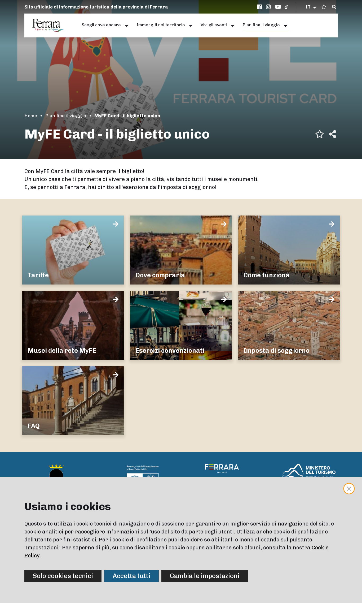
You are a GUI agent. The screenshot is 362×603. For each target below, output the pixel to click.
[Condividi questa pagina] (332, 134)
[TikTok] (286, 7)
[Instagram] (269, 7)
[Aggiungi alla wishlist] (319, 134)
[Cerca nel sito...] (334, 7)
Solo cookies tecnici (63, 576)
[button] (311, 7)
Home (30, 115)
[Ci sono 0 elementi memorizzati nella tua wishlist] (323, 6)
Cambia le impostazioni (205, 576)
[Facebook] (260, 7)
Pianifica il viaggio (65, 115)
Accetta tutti (131, 576)
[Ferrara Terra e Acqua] (51, 25)
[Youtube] (278, 7)
